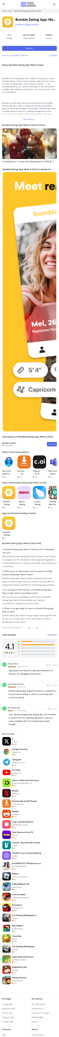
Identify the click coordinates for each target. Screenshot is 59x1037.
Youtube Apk (8, 1021)
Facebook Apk (8, 1008)
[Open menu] (3, 4)
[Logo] (28, 4)
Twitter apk (7, 1013)
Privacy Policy (38, 1035)
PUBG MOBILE (38, 1017)
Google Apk (7, 1004)
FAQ (4, 1035)
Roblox (35, 1021)
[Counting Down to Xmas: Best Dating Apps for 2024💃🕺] (29, 143)
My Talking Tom (39, 1004)
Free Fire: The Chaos (41, 1013)
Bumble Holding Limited (26, 24)
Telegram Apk (8, 1017)
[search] (54, 4)
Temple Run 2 (38, 1008)
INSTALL (29, 48)
